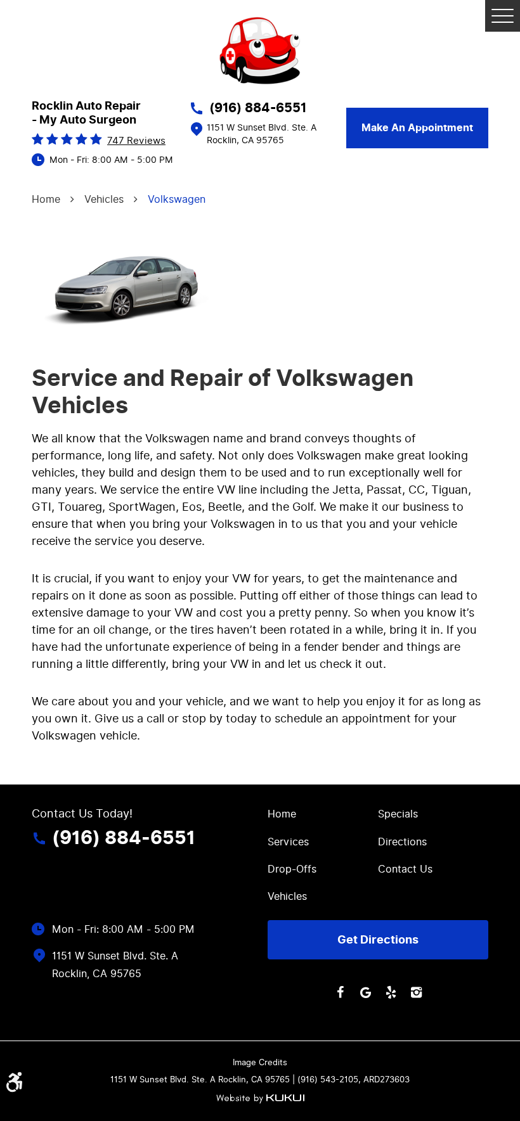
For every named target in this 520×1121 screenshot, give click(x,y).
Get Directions (378, 940)
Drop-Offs (292, 869)
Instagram (416, 992)
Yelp (390, 992)
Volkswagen (176, 199)
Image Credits (260, 1062)
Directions (402, 842)
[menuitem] (323, 813)
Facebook (340, 992)
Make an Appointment (417, 128)
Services (288, 842)
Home (46, 199)
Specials (398, 814)
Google (365, 992)
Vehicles (104, 199)
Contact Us (405, 869)
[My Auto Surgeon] (260, 50)
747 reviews (136, 141)
